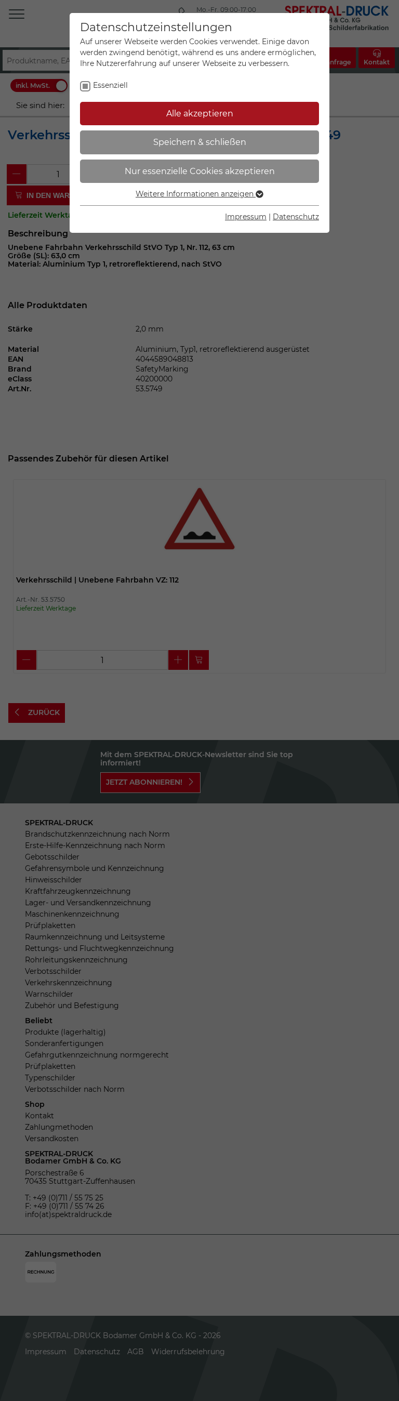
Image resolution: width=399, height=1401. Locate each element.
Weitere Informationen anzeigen (196, 194)
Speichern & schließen (199, 142)
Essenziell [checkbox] (110, 85)
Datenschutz (296, 216)
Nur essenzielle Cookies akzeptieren (200, 171)
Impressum (246, 216)
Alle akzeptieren (199, 113)
